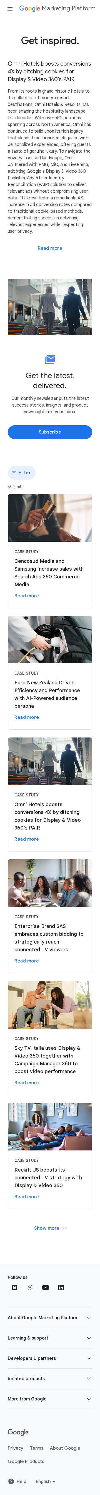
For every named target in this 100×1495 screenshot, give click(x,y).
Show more (47, 1228)
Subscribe (50, 432)
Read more (50, 248)
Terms (36, 1448)
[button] (50, 1318)
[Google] (18, 1432)
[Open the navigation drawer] (10, 9)
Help (21, 1481)
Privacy (15, 1448)
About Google (65, 1448)
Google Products (26, 1461)
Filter (25, 473)
